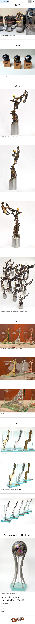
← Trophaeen (5, 1)
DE (30, 1)
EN (33, 1)
